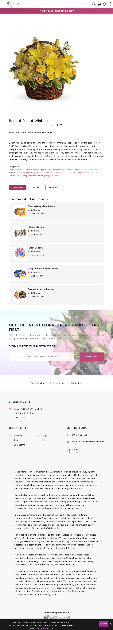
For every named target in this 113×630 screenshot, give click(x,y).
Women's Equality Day (40, 170)
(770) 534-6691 (80, 435)
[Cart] (100, 4)
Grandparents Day (29, 176)
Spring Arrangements (32, 172)
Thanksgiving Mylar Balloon (42, 206)
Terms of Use (46, 628)
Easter (72, 172)
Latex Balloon (36, 247)
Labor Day (98, 172)
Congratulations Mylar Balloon (43, 268)
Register (46, 440)
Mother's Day (86, 170)
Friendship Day (62, 172)
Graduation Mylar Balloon (41, 289)
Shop (16, 440)
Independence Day (84, 172)
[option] (44, 70)
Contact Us (76, 383)
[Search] (94, 4)
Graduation (25, 170)
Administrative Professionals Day (65, 170)
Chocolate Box (36, 227)
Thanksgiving (43, 176)
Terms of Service (58, 383)
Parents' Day (14, 176)
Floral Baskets (49, 172)
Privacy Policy (37, 383)
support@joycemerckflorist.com (88, 441)
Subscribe (92, 356)
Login (45, 435)
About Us (18, 435)
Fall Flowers (55, 176)
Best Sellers (14, 170)
